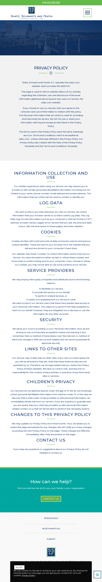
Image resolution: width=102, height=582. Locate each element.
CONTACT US (51, 498)
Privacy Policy (28, 575)
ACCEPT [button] (19, 567)
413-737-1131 (53, 2)
